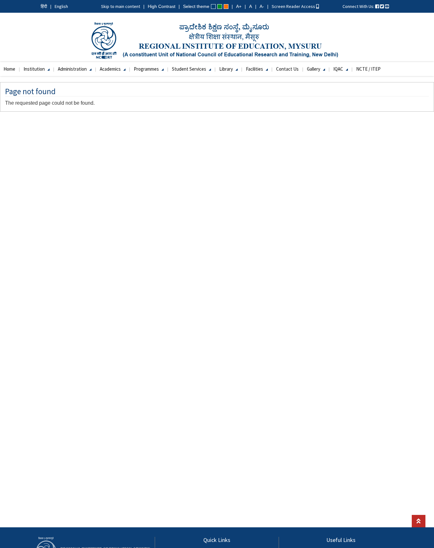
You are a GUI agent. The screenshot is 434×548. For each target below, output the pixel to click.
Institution (35, 69)
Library (226, 69)
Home (9, 69)
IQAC (338, 69)
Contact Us (287, 69)
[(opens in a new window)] (377, 6)
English (61, 6)
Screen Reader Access (294, 6)
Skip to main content (120, 6)
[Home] (217, 40)
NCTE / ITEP (368, 69)
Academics (111, 69)
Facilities (255, 69)
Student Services (189, 69)
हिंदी (44, 6)
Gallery (314, 69)
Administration (73, 69)
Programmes (147, 69)
